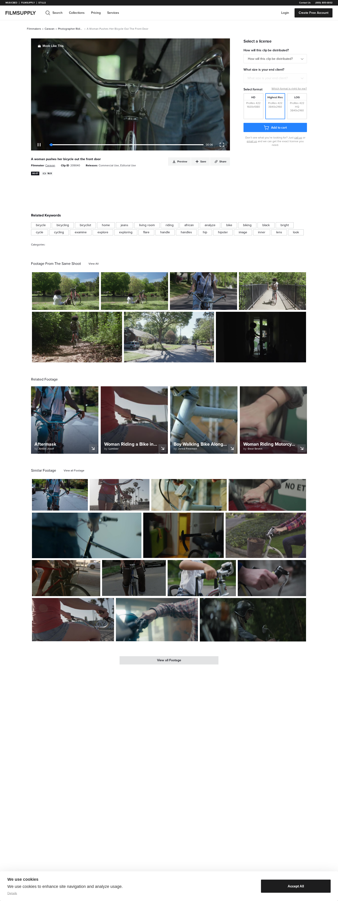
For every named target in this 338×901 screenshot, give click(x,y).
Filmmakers (34, 28)
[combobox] (275, 78)
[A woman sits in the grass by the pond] (65, 291)
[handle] (165, 232)
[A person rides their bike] (272, 578)
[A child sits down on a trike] (202, 578)
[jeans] (124, 225)
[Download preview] (59, 505)
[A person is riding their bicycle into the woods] (77, 337)
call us (298, 137)
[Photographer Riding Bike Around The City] (134, 291)
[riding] (169, 225)
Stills (42, 2)
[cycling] (59, 232)
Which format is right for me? (289, 88)
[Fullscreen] (221, 144)
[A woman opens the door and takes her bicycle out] (183, 535)
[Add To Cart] (94, 304)
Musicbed (11, 2)
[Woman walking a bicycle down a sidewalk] (119, 495)
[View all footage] (74, 471)
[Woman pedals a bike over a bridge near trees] (272, 291)
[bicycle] (40, 225)
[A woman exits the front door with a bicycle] (261, 337)
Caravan (49, 28)
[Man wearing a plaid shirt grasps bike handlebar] (157, 619)
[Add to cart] (82, 505)
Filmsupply (28, 2)
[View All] (93, 264)
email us (252, 141)
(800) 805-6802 (323, 2)
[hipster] (222, 232)
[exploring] (126, 232)
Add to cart (279, 128)
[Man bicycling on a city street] (134, 578)
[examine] (80, 232)
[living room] (147, 225)
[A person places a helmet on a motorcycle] (267, 495)
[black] (266, 225)
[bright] (284, 225)
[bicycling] (63, 225)
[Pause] (39, 144)
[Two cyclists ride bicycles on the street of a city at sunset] (66, 578)
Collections (77, 13)
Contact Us (305, 2)
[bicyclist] (85, 225)
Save (82, 304)
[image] (243, 232)
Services (113, 13)
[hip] (205, 232)
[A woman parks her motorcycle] (253, 619)
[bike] (229, 225)
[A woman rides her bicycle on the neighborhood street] (169, 337)
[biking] (247, 225)
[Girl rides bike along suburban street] (203, 291)
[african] (189, 225)
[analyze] (210, 225)
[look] (296, 232)
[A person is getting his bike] (86, 535)
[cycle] (39, 232)
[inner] (261, 232)
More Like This (53, 46)
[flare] (146, 232)
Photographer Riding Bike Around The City (70, 28)
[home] (23, 12)
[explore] (103, 232)
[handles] (186, 232)
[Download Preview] (70, 304)
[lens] (279, 232)
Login (285, 13)
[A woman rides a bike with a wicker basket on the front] (266, 535)
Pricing (96, 13)
